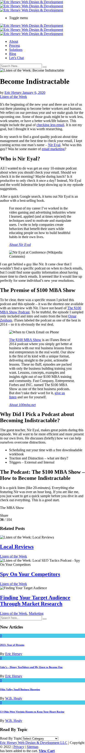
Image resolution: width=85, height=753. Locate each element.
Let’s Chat (16, 58)
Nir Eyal (54, 145)
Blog (12, 54)
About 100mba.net (22, 405)
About (13, 41)
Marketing (36, 613)
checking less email (50, 125)
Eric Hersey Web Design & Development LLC (33, 743)
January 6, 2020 (33, 93)
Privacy (18, 747)
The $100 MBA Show (25, 340)
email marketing (53, 149)
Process (14, 45)
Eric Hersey (13, 93)
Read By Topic (11, 738)
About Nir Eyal (20, 245)
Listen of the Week (13, 97)
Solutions (15, 50)
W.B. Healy (13, 698)
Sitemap (32, 747)
